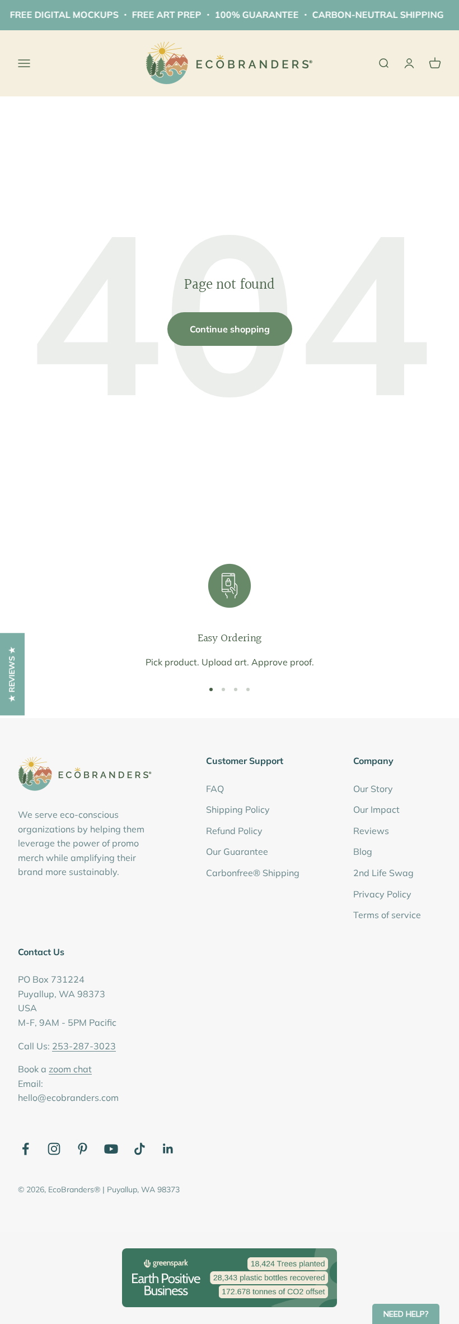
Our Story (373, 788)
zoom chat (70, 1069)
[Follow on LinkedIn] (168, 1148)
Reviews (371, 830)
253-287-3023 (84, 1046)
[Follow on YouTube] (111, 1148)
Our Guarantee (237, 851)
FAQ (215, 788)
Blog (362, 851)
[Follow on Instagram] (54, 1148)
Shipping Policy (238, 809)
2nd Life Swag (383, 872)
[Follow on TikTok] (139, 1148)
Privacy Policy (382, 894)
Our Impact (376, 809)
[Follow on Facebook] (25, 1148)
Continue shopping (230, 329)
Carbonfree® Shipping (252, 872)
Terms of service (387, 914)
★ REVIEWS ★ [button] (12, 674)
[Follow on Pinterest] (82, 1148)
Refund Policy (234, 830)
